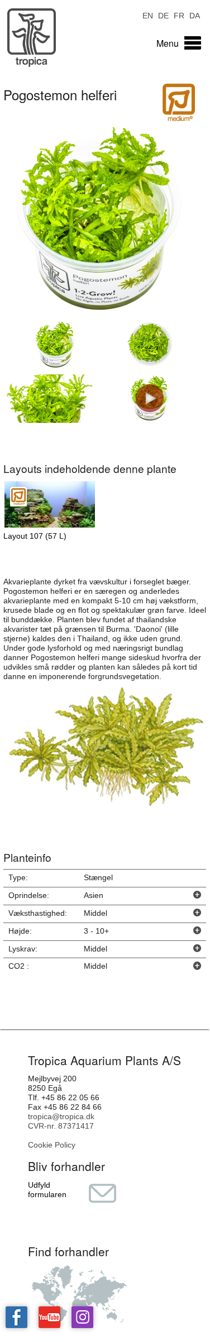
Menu (167, 43)
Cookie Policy (51, 1144)
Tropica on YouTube (49, 1317)
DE (163, 14)
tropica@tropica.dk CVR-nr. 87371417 (61, 1121)
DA (194, 14)
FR (179, 14)
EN (147, 14)
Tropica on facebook (16, 1317)
